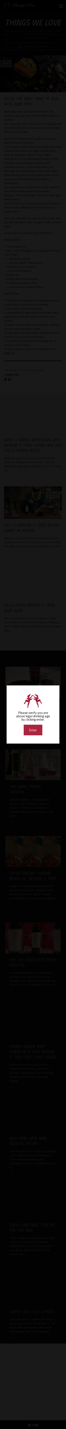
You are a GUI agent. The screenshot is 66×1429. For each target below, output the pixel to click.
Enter (33, 730)
